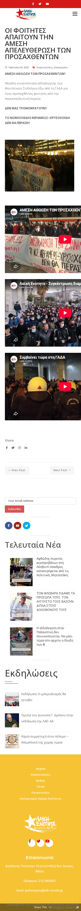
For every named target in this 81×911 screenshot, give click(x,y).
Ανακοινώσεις (45, 67)
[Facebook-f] (31, 843)
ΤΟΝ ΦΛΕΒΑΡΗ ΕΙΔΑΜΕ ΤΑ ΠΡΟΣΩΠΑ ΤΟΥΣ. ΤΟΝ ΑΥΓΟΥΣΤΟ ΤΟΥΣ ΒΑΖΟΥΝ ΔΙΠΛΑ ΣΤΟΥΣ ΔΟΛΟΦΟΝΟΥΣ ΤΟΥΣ (56, 601)
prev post (18, 470)
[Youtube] (47, 4)
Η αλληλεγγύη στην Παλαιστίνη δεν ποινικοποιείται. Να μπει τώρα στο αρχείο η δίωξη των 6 (55, 636)
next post (60, 470)
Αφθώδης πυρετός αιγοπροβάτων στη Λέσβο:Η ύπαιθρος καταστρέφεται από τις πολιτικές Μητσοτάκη (53, 567)
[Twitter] (40, 4)
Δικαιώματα (60, 67)
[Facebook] (33, 4)
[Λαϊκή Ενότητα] (26, 14)
